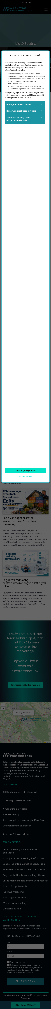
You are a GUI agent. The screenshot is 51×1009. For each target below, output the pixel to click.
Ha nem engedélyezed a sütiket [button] (21, 111)
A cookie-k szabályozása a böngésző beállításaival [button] (18, 119)
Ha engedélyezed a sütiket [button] (18, 104)
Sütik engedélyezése (25, 470)
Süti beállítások (25, 476)
